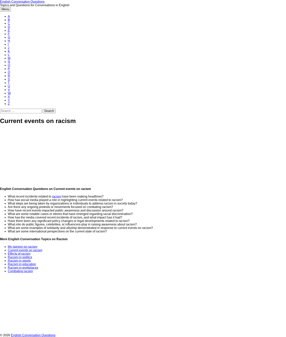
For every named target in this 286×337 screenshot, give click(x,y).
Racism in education (22, 264)
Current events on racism (25, 250)
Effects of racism (19, 253)
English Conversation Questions (22, 1)
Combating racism (20, 271)
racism (56, 196)
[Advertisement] (116, 156)
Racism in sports (19, 260)
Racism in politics (20, 257)
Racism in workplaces (23, 267)
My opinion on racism (22, 246)
